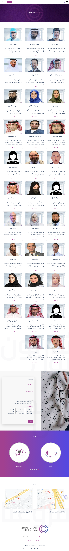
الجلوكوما (22, 409)
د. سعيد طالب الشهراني (56, 136)
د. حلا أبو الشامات (34, 228)
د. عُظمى (56, 290)
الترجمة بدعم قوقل (27, 549)
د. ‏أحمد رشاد (13, 228)
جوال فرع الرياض (36, 537)
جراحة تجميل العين (20, 411)
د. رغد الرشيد (56, 321)
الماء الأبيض (29, 409)
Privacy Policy (34, 549)
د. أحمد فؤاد (34, 167)
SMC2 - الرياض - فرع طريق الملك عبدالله (23, 403)
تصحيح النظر (29, 411)
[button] (38, 469)
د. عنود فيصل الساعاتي (34, 106)
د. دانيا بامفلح (34, 290)
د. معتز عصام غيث (56, 167)
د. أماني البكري (34, 198)
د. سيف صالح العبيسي (13, 136)
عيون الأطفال (21, 413)
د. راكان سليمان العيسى (34, 321)
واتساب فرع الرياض (25, 537)
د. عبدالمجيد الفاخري (13, 198)
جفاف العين (11, 413)
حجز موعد (9, 2)
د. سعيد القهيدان (34, 44)
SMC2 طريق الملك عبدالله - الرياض (23, 512)
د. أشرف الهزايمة (34, 75)
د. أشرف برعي (34, 259)
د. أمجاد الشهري (13, 290)
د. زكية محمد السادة (13, 167)
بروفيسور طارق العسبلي (56, 75)
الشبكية (12, 409)
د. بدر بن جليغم (56, 228)
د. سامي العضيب (13, 44)
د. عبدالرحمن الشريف (56, 44)
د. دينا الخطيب (13, 259)
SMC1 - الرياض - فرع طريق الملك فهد (23, 401)
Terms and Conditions (41, 549)
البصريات (12, 411)
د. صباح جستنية (56, 106)
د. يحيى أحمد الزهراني (13, 106)
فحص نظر (29, 413)
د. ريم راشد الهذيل (56, 198)
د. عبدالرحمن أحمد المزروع (34, 136)
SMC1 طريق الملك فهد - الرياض (56, 512)
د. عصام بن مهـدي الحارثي (13, 321)
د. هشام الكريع (13, 75)
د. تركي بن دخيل (34, 352)
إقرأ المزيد (56, 55)
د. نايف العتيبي (56, 259)
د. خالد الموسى (56, 352)
